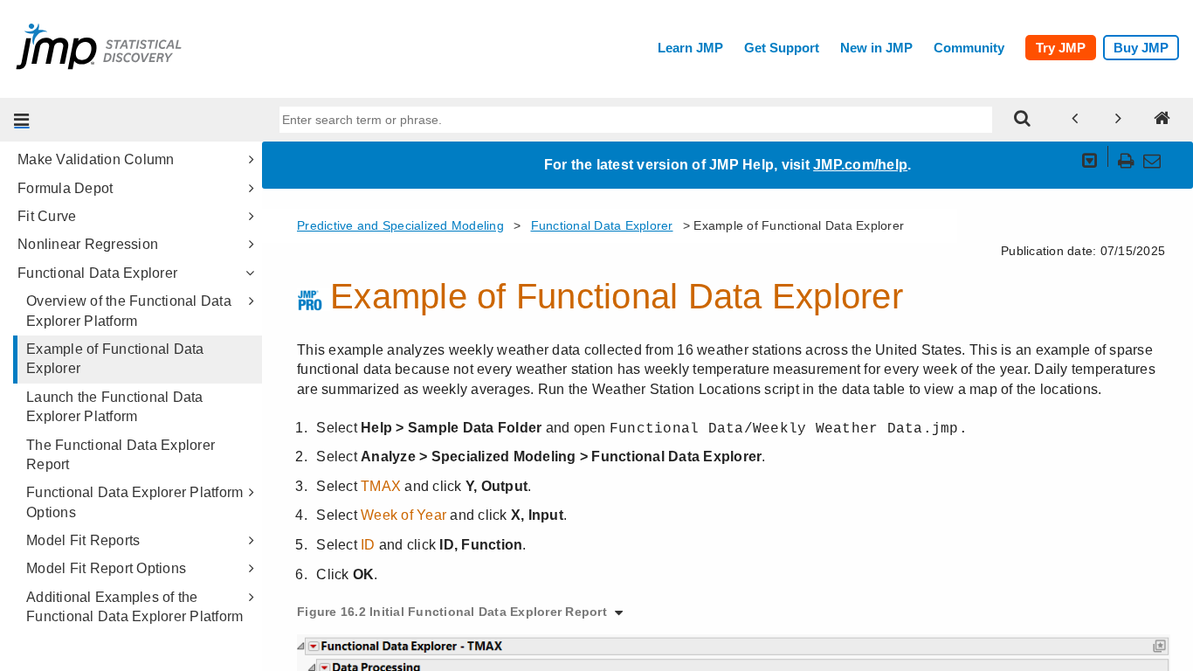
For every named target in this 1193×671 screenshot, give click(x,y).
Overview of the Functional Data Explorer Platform (128, 311)
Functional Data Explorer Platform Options (134, 502)
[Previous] (1075, 120)
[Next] (1119, 120)
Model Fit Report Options (106, 568)
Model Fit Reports (83, 540)
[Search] (1023, 120)
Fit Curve (46, 216)
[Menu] (22, 120)
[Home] (1162, 120)
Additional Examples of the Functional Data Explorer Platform (134, 607)
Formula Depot (65, 188)
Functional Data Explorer (97, 273)
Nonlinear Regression (87, 244)
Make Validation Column (96, 159)
